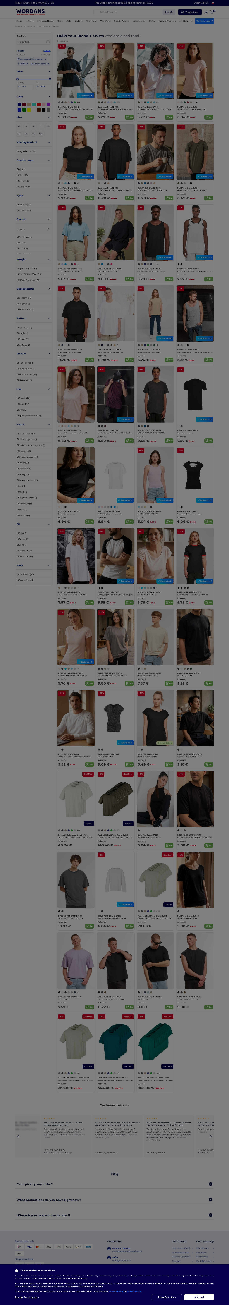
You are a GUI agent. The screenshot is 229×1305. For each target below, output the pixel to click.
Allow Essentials (167, 1297)
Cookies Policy (116, 1291)
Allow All (199, 1297)
